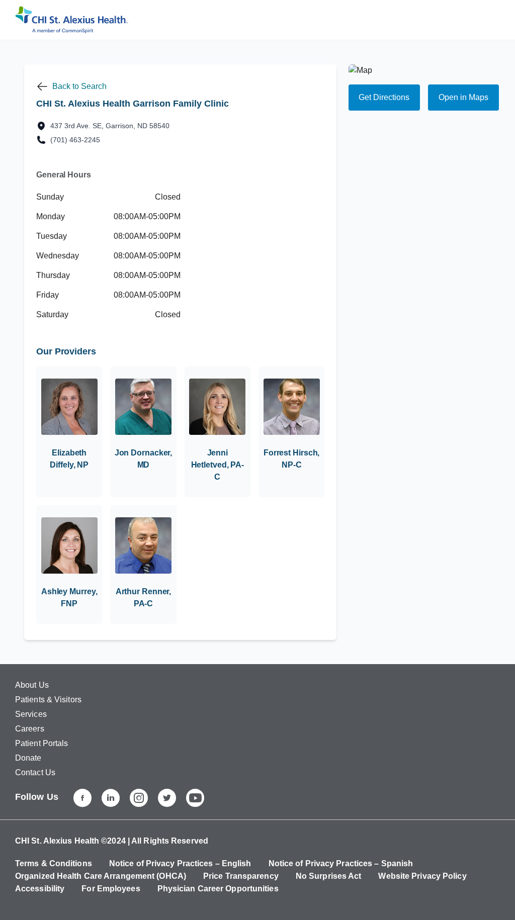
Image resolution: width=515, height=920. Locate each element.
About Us (32, 685)
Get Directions (384, 97)
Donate (28, 758)
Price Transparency (241, 876)
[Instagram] (139, 798)
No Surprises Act (329, 876)
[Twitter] (167, 798)
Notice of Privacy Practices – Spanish (341, 863)
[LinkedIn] (111, 798)
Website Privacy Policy (422, 876)
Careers (29, 728)
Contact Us (35, 772)
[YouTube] (195, 798)
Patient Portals (41, 743)
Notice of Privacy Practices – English (180, 863)
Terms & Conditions (53, 863)
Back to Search (79, 86)
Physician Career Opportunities (218, 888)
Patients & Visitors (48, 699)
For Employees (110, 888)
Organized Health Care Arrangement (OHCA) (100, 876)
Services (31, 714)
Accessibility (39, 888)
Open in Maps (463, 97)
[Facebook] (82, 798)
